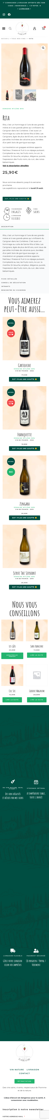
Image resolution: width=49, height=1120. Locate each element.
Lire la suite (36, 655)
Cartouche (24, 365)
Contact (24, 1073)
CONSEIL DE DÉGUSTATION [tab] (13, 282)
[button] (3, 28)
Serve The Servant (24, 573)
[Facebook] (9, 14)
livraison (24, 9)
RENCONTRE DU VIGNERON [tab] (13, 290)
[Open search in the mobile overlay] (10, 28)
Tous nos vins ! (19, 38)
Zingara (25, 504)
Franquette (24, 434)
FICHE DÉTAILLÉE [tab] (9, 279)
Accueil (5, 38)
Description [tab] (7, 226)
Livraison (33, 1069)
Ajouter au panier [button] (12, 655)
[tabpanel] (24, 253)
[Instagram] (4, 14)
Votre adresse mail (13, 1116)
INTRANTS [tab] (5, 286)
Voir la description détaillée (16, 166)
